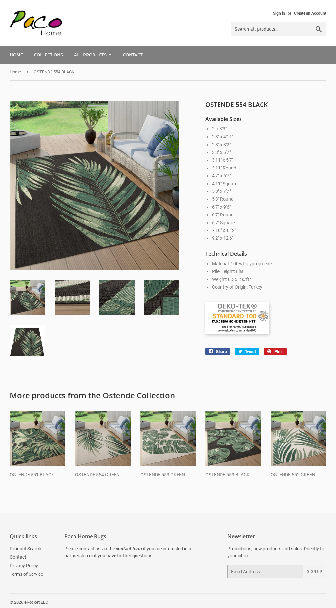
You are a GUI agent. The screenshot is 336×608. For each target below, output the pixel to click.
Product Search (25, 548)
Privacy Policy (24, 565)
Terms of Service (26, 574)
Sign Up (314, 571)
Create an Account (310, 13)
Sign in (279, 13)
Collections (48, 55)
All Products (91, 55)
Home (16, 55)
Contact (133, 55)
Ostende (119, 395)
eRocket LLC (36, 602)
